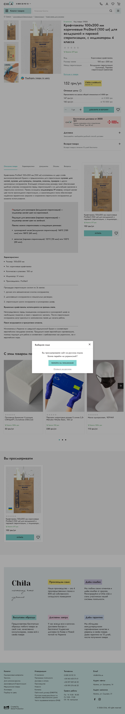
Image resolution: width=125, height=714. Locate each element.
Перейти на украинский (62, 363)
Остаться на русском (62, 369)
